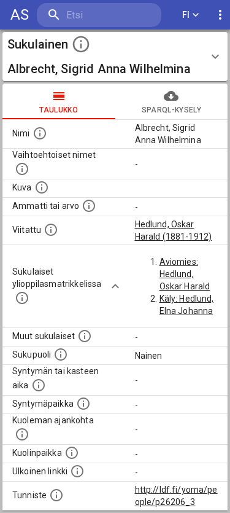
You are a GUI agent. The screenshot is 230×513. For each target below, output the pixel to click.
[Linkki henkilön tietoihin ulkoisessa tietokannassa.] (77, 471)
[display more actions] (220, 15)
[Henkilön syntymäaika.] (38, 385)
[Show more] (115, 286)
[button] (115, 56)
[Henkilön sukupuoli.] (61, 354)
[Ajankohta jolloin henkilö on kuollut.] (22, 434)
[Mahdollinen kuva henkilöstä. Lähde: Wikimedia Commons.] (42, 187)
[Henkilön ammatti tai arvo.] (89, 206)
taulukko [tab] (58, 110)
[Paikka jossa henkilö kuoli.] (72, 453)
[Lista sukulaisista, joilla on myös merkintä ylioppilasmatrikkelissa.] (22, 298)
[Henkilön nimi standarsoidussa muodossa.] (40, 133)
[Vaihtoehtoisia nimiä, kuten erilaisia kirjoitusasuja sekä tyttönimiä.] (22, 169)
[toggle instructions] (81, 44)
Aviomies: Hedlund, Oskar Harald (184, 274)
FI (186, 15)
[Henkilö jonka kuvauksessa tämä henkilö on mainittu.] (51, 230)
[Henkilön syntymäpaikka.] (83, 403)
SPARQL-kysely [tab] (171, 110)
